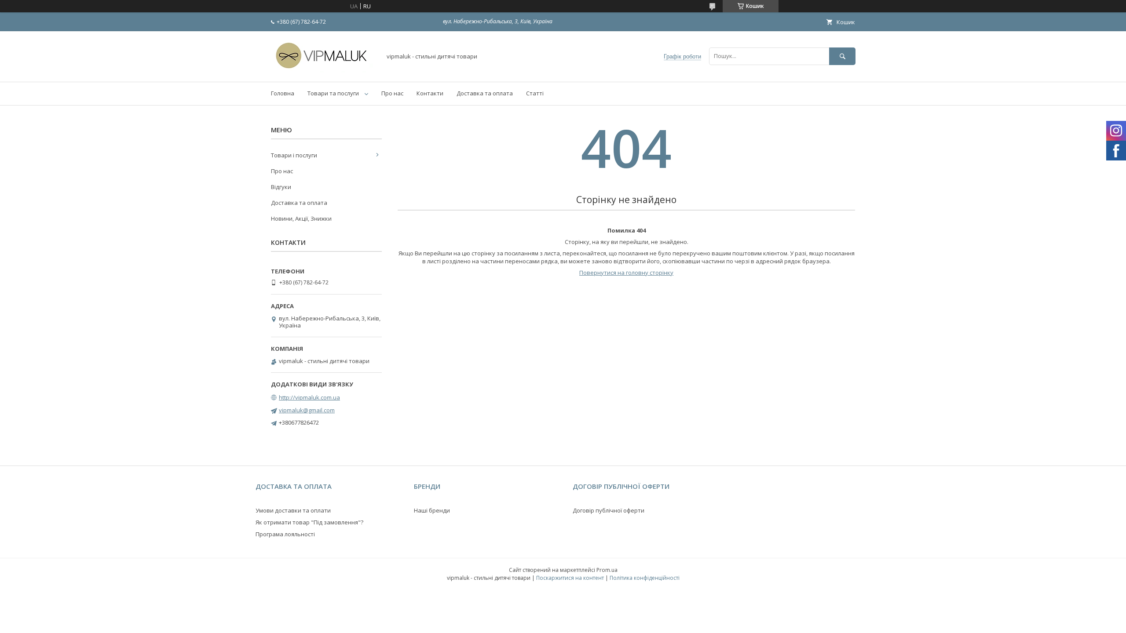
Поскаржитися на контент (570, 578)
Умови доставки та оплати (293, 510)
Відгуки (281, 187)
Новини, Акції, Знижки (301, 218)
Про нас (392, 93)
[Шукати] (842, 56)
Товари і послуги (294, 155)
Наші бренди (432, 510)
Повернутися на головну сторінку (626, 272)
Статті (535, 93)
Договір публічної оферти (608, 510)
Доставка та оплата (485, 93)
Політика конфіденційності (645, 578)
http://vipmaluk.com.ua (309, 397)
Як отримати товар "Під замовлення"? (309, 522)
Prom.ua (607, 570)
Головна (282, 93)
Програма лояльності (285, 534)
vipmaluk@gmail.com (307, 410)
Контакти (430, 93)
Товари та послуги (333, 93)
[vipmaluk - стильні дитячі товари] (324, 70)
